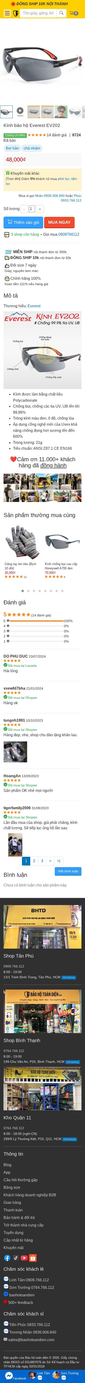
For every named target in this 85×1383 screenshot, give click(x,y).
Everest (34, 306)
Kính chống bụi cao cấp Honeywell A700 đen (61, 566)
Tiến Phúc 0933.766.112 (29, 1325)
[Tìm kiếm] (61, 13)
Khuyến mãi (14, 1248)
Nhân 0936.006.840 (50, 196)
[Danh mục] (7, 13)
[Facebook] (7, 1258)
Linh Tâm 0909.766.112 (28, 1280)
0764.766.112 (14, 1051)
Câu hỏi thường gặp (21, 1180)
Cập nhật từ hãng (18, 1240)
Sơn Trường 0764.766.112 (31, 1288)
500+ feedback (20, 1303)
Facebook (19, 1378)
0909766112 (68, 234)
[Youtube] (24, 1258)
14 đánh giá (57, 135)
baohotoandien (21, 1295)
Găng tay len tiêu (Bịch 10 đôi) (20, 566)
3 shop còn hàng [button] (25, 234)
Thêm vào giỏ (25, 222)
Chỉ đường (69, 977)
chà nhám (32, 148)
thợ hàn (12, 148)
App (7, 1172)
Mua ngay (59, 222)
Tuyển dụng (13, 1233)
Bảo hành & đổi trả (19, 1218)
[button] (23, 591)
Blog (7, 1165)
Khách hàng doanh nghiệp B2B (30, 1195)
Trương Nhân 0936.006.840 (32, 1332)
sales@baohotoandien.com (30, 1340)
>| (58, 861)
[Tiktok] (16, 1258)
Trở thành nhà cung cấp (23, 1225)
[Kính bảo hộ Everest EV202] (15, 752)
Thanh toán (13, 1210)
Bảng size (12, 1187)
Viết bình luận (68, 871)
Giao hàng (12, 1203)
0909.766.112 (14, 966)
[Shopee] (33, 1258)
